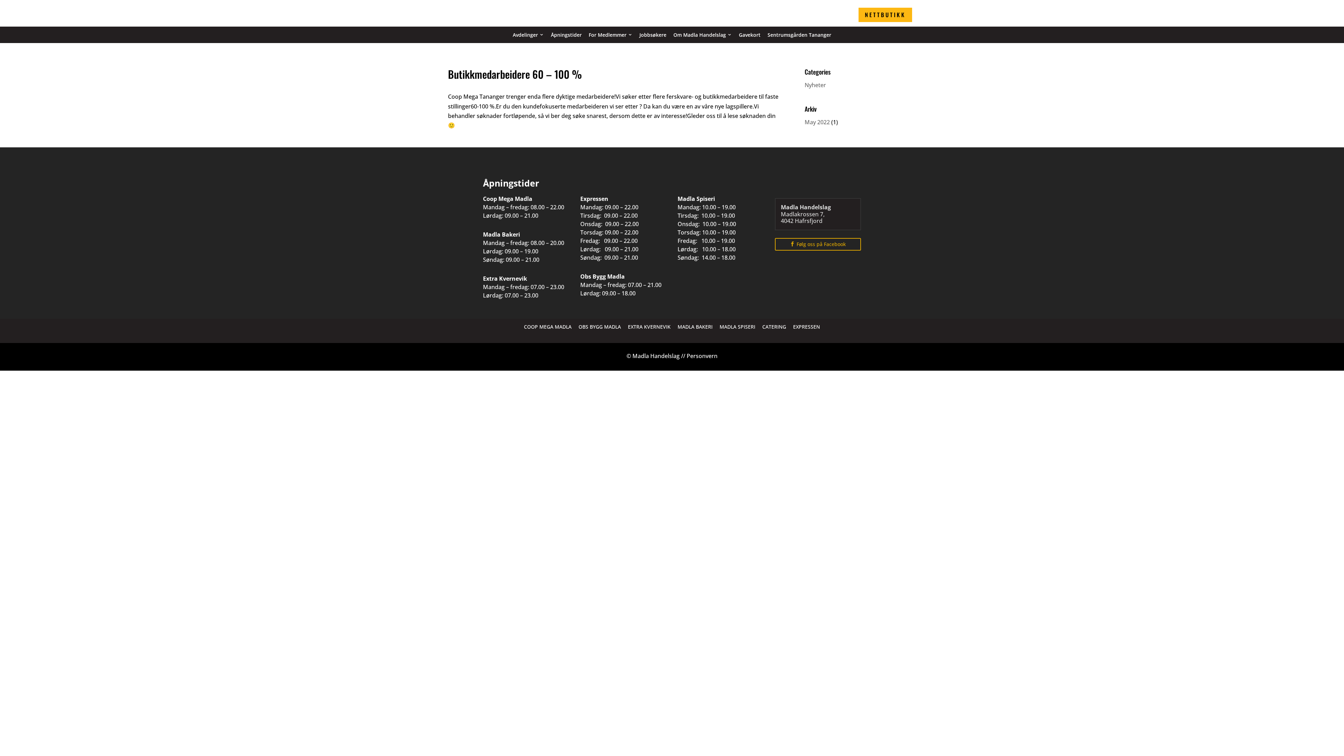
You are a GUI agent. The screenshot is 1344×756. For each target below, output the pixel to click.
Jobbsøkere (652, 34)
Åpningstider (566, 34)
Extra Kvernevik (649, 326)
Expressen (806, 326)
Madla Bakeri (695, 326)
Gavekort (750, 34)
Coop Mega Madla (548, 326)
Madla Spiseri (737, 326)
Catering (774, 326)
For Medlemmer (607, 34)
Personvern (702, 356)
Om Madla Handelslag (699, 34)
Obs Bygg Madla (600, 326)
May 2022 (817, 122)
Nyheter (815, 85)
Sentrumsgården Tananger (799, 34)
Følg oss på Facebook (821, 244)
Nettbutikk (885, 14)
